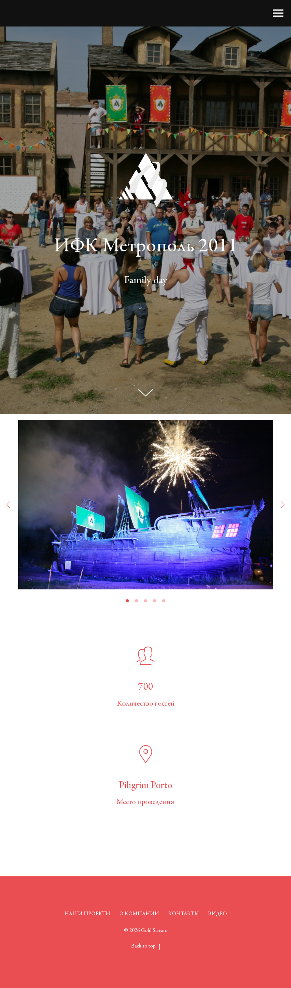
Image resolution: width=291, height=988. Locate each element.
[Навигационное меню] (278, 13)
